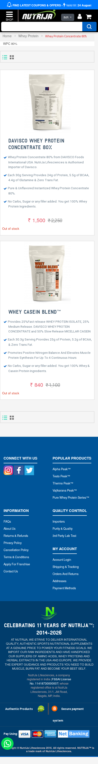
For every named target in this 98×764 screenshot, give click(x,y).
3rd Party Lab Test (64, 536)
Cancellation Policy (16, 550)
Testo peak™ (61, 476)
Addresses (59, 581)
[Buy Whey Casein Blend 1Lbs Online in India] (47, 273)
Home (7, 35)
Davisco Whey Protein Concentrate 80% (36, 144)
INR (66, 17)
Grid (12, 57)
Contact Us (11, 571)
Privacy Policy (13, 543)
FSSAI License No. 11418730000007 (50, 681)
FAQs (7, 521)
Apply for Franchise (17, 564)
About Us (9, 528)
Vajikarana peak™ (65, 490)
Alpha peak (60, 469)
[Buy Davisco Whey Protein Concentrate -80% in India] (47, 101)
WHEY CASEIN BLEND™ (34, 312)
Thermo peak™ (63, 483)
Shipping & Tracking (66, 567)
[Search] (89, 26)
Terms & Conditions (16, 557)
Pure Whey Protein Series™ (71, 497)
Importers (59, 521)
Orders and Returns (65, 574)
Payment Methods (64, 588)
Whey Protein (28, 35)
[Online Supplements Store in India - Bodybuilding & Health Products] (37, 12)
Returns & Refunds (16, 536)
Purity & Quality (63, 528)
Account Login (62, 559)
